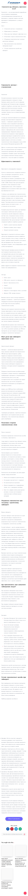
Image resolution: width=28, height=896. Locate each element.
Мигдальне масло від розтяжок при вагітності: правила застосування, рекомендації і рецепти (7, 885)
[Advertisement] (14, 67)
